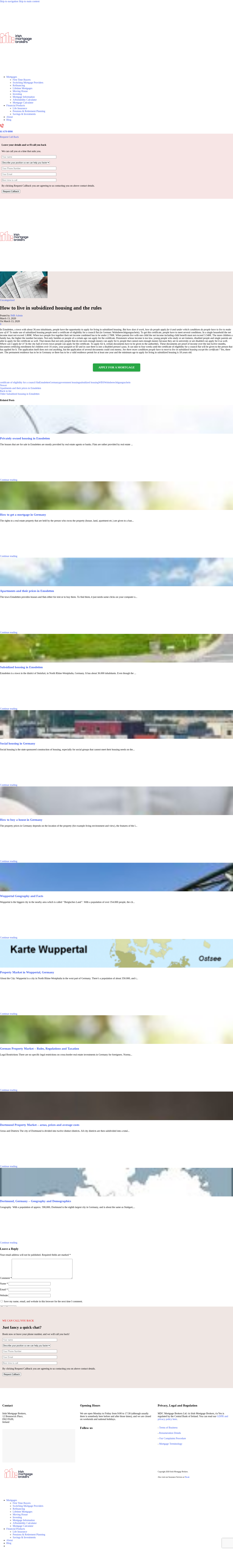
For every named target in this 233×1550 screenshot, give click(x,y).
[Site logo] (16, 71)
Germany (54, 382)
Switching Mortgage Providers (28, 82)
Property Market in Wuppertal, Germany (27, 972)
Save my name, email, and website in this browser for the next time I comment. (43, 1301)
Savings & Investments (24, 114)
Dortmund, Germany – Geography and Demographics (35, 1201)
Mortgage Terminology (170, 1443)
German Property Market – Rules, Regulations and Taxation (39, 1048)
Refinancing (19, 85)
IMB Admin (16, 315)
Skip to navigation (9, 1)
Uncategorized (7, 300)
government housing (69, 382)
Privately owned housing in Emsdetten (25, 438)
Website (4, 1295)
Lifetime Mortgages (22, 88)
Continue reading (8, 479)
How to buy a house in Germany (21, 819)
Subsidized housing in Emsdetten (21, 667)
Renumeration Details (170, 1433)
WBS (101, 382)
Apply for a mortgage (116, 367)
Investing (17, 94)
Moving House (20, 91)
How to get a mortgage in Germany (23, 514)
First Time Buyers (22, 79)
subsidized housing (89, 382)
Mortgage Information (24, 97)
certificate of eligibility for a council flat (19, 382)
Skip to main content (29, 1)
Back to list (5, 391)
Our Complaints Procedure (172, 1438)
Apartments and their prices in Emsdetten (27, 591)
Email (4, 1289)
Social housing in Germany (17, 743)
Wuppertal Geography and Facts (21, 896)
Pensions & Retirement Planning (29, 111)
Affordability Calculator (25, 99)
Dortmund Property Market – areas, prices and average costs (39, 1125)
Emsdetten (44, 382)
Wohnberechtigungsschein (117, 382)
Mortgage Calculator (23, 102)
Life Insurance (20, 108)
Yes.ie (187, 1477)
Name (4, 1283)
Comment (6, 1278)
